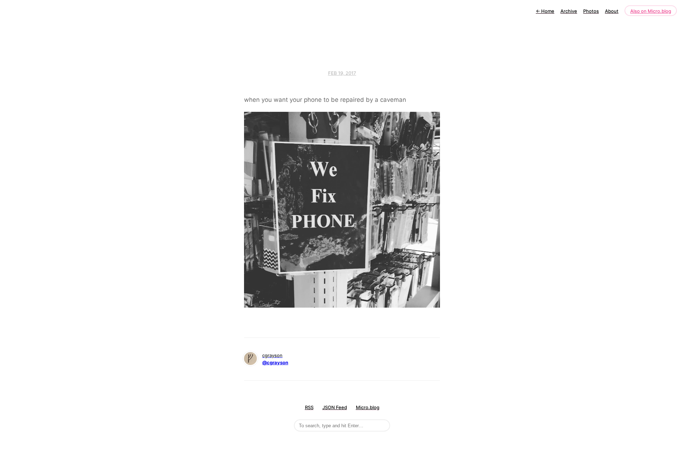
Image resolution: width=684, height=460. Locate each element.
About (611, 11)
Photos (591, 11)
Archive (568, 11)
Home (545, 11)
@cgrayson (275, 362)
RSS (309, 407)
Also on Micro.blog (650, 11)
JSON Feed (334, 407)
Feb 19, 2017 (342, 73)
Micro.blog (367, 407)
